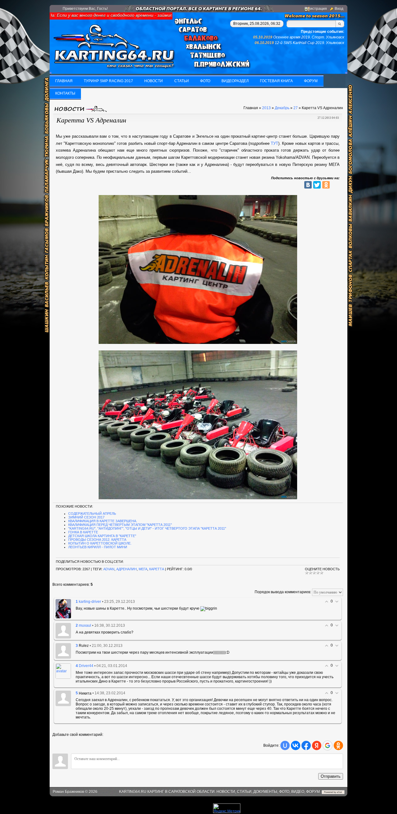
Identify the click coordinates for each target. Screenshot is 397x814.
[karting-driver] (63, 608)
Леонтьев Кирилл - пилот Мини (97, 547)
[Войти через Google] (327, 745)
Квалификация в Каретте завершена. (102, 521)
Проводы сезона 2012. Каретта (97, 539)
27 (295, 108)
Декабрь (282, 108)
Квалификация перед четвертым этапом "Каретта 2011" (120, 525)
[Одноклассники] (326, 185)
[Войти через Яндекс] (316, 745)
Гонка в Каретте (83, 532)
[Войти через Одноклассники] (338, 745)
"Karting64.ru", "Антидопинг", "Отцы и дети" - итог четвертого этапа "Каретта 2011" (147, 528)
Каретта (156, 569)
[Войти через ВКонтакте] (295, 745)
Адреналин (126, 569)
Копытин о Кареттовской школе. (100, 543)
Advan (108, 569)
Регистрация (316, 9)
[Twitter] (317, 185)
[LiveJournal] (335, 185)
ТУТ (274, 143)
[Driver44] (63, 671)
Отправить (331, 776)
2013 (266, 108)
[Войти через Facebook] (306, 745)
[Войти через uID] (285, 745)
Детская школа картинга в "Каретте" (102, 536)
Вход (339, 9)
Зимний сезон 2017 (86, 517)
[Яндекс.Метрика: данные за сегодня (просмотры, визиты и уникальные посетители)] (226, 808)
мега (143, 569)
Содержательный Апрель (92, 513)
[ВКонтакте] (308, 185)
